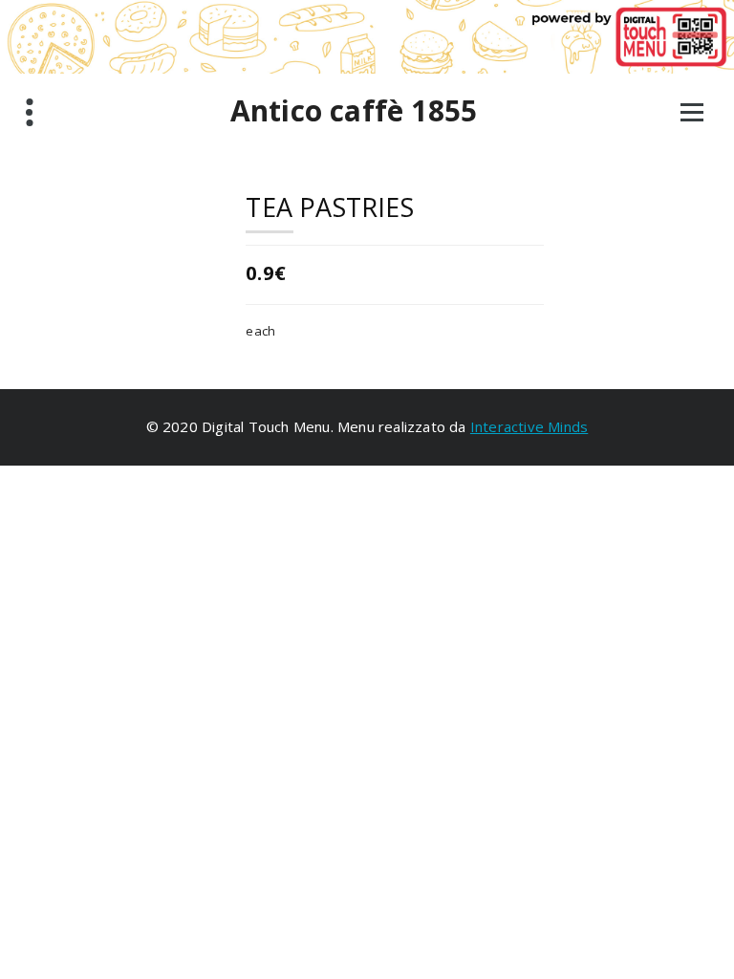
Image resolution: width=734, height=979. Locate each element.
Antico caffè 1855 (353, 111)
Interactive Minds (529, 426)
